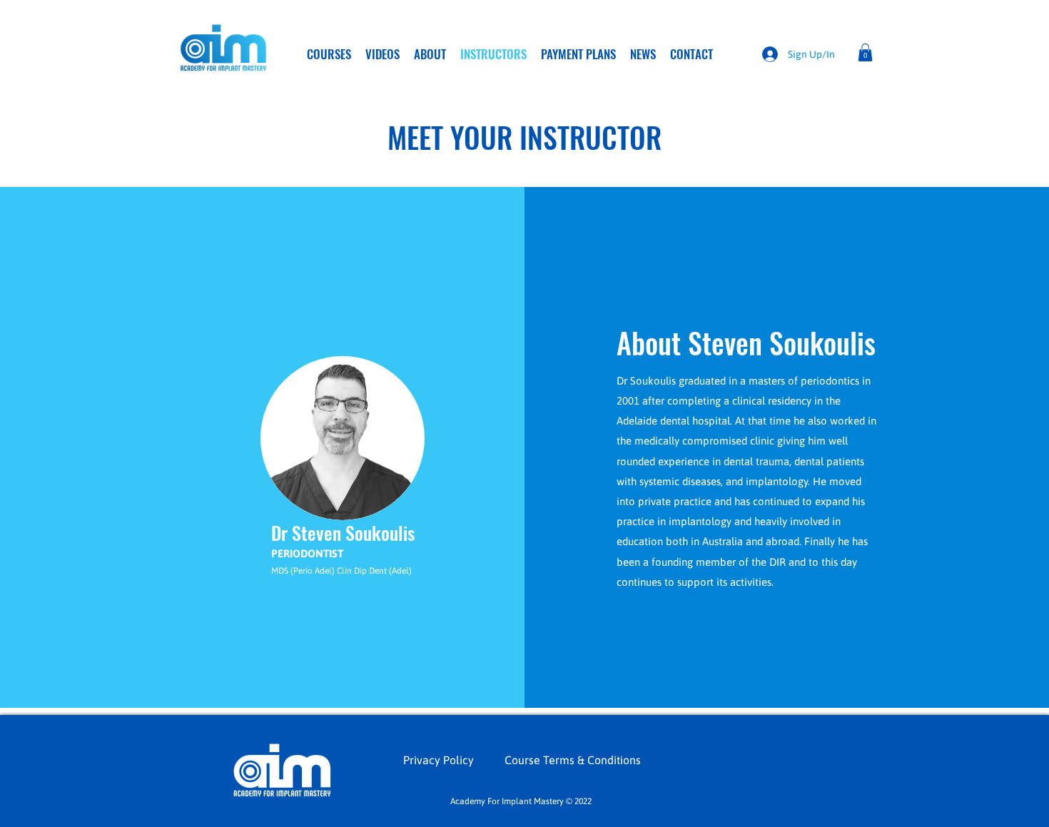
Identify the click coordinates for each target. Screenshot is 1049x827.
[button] (865, 52)
